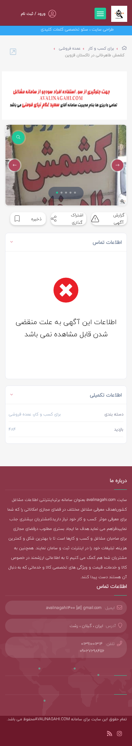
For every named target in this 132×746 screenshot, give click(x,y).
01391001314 (92, 643)
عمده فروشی (69, 48)
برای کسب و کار (101, 48)
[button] (57, 193)
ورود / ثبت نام (33, 13)
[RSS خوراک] (109, 734)
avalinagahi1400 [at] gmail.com (74, 607)
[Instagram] (119, 734)
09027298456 (92, 650)
